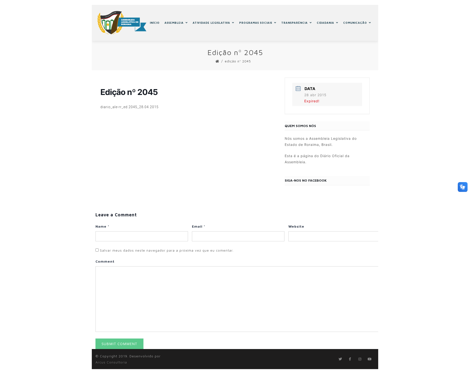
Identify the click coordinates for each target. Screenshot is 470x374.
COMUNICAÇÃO (355, 22)
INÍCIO (155, 22)
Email (198, 226)
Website (296, 226)
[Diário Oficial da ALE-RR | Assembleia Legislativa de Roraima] (121, 22)
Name (102, 226)
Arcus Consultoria (111, 362)
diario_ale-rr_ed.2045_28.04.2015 (129, 107)
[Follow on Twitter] (340, 359)
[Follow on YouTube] (370, 359)
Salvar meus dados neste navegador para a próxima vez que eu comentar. (167, 250)
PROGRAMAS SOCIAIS (255, 22)
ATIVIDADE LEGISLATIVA (211, 22)
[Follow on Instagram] (360, 359)
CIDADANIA (325, 22)
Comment (105, 261)
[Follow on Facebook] (350, 359)
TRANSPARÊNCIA (294, 22)
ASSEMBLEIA (174, 22)
